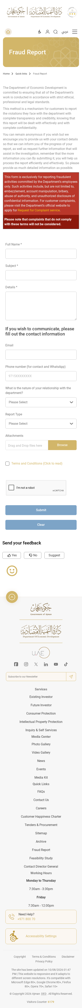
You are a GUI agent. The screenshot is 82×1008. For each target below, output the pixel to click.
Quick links (21, 73)
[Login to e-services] (48, 32)
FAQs (41, 791)
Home (6, 73)
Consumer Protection (41, 713)
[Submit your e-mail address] (71, 676)
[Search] (56, 32)
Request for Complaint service (39, 210)
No (35, 555)
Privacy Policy (44, 961)
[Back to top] (12, 597)
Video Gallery (41, 752)
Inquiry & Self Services (41, 730)
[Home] (8, 31)
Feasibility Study (41, 858)
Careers (41, 808)
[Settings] (40, 32)
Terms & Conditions (44, 956)
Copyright (20, 956)
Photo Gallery (41, 744)
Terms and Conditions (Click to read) (36, 463)
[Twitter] (36, 664)
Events (41, 769)
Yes (14, 555)
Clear (41, 525)
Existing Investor (41, 697)
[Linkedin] (46, 664)
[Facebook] (16, 664)
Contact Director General (41, 866)
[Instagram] (26, 664)
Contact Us (41, 800)
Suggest (54, 555)
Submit (41, 510)
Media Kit (41, 777)
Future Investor (41, 705)
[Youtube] (56, 664)
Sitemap (41, 833)
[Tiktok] (66, 664)
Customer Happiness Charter (41, 816)
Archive (41, 841)
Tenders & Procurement (41, 825)
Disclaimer (68, 956)
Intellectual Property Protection (41, 722)
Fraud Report (40, 73)
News (41, 761)
